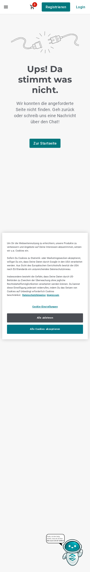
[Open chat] (64, 550)
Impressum (53, 295)
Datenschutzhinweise (34, 295)
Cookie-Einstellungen (45, 306)
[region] (45, 286)
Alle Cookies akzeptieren (45, 329)
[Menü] (6, 7)
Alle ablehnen (45, 317)
